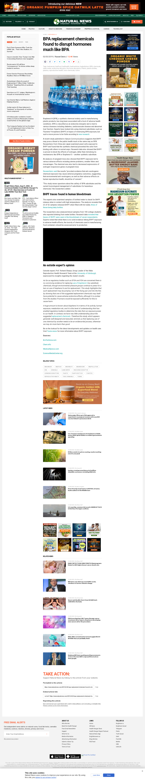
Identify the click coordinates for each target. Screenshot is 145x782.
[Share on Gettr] (74, 62)
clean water (47, 68)
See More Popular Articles (21, 141)
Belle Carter (80, 431)
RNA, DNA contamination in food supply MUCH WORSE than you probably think (84, 637)
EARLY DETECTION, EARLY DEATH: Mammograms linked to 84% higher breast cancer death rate (85, 564)
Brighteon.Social (121, 726)
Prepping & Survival (92, 29)
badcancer (51, 66)
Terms (56, 763)
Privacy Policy (66, 744)
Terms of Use (66, 747)
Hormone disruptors (73, 68)
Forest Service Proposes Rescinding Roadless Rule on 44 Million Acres (19, 75)
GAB (117, 744)
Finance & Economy (73, 29)
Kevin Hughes (80, 486)
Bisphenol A (52, 34)
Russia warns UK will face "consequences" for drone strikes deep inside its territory (20, 66)
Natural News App (94, 734)
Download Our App (114, 15)
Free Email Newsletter (69, 728)
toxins (77, 70)
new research (84, 134)
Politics (32, 29)
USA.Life (118, 747)
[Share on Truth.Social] (69, 62)
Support (64, 731)
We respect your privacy (11, 739)
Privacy (51, 763)
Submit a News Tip (67, 741)
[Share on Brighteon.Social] (45, 62)
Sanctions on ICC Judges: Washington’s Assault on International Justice (21, 93)
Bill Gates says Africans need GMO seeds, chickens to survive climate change (82, 582)
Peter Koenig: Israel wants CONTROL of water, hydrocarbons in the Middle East (84, 489)
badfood (58, 66)
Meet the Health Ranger (69, 726)
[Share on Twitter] (55, 62)
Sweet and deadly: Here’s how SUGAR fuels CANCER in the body (82, 601)
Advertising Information (69, 739)
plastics (45, 70)
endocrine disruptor (59, 68)
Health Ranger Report (13, 178)
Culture (42, 29)
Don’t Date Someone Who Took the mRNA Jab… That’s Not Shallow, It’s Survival (19, 49)
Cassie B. (79, 468)
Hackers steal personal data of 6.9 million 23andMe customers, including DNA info (82, 471)
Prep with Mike (21, 15)
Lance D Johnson (81, 413)
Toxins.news (52, 331)
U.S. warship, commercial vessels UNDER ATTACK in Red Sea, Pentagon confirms (85, 508)
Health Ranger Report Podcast (98, 731)
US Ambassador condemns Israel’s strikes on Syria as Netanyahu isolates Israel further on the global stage (20, 119)
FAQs (132, 15)
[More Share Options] (78, 62)
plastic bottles (92, 68)
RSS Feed (92, 741)
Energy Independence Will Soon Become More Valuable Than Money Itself (12, 215)
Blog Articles (93, 739)
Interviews (32, 15)
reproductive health (56, 70)
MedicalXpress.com (51, 349)
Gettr (117, 736)
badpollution (84, 66)
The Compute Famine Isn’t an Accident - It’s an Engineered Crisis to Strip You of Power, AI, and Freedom (21, 128)
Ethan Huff (79, 505)
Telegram (119, 728)
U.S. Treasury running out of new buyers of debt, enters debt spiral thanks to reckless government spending (85, 435)
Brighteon (11, 15)
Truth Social (119, 734)
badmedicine (74, 66)
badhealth (65, 66)
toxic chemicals (69, 70)
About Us (125, 15)
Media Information (67, 736)
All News (92, 726)
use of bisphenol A (80, 283)
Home (4, 15)
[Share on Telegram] (59, 62)
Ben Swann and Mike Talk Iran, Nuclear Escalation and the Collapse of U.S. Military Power (12, 201)
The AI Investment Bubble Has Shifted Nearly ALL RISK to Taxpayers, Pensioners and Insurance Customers (30, 216)
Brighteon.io (120, 723)
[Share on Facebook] (50, 62)
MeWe (118, 741)
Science (106, 29)
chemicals (97, 66)
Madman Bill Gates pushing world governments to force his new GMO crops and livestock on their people (84, 656)
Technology (118, 29)
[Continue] (46, 733)
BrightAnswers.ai (100, 15)
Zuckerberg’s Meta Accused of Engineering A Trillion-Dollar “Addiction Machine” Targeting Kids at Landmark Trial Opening (20, 84)
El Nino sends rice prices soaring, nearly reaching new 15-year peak (84, 453)
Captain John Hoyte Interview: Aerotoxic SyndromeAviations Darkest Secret (28, 228)
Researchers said (50, 171)
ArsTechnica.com (49, 340)
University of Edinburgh (86, 273)
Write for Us (65, 734)
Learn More (96, 775)
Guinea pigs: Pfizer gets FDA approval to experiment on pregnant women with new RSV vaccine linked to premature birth (84, 416)
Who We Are (66, 723)
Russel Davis (60, 57)
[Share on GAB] (64, 62)
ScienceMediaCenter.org (52, 353)
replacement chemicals (61, 316)
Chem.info (47, 344)
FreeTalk (118, 739)
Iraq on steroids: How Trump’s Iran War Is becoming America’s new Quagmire (21, 58)
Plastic (83, 68)
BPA (91, 66)
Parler (118, 731)
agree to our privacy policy (45, 777)
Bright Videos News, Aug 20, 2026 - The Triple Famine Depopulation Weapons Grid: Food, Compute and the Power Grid (12, 230)
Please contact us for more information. (55, 705)
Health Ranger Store (95, 728)
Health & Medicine (55, 29)
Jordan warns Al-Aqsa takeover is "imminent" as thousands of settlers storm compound (19, 109)
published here (101, 766)
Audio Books (41, 15)
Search (140, 15)
